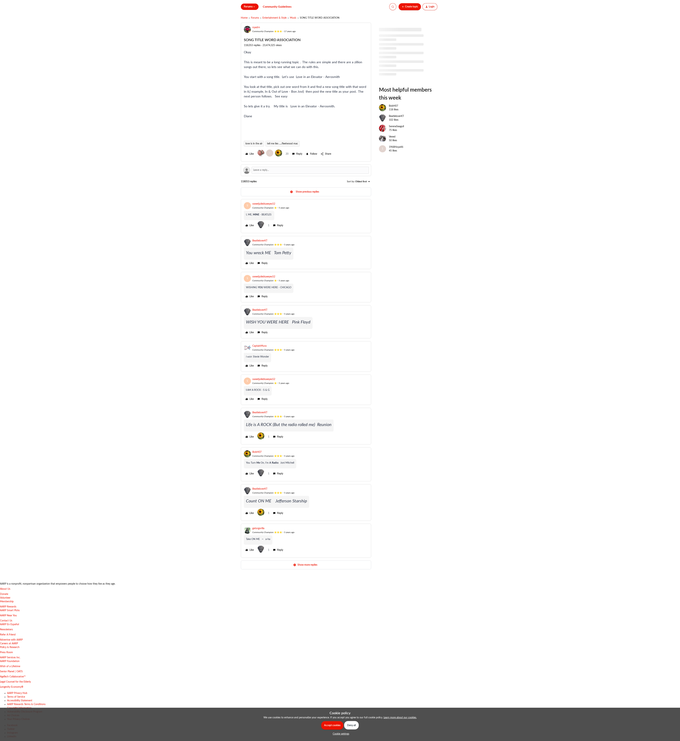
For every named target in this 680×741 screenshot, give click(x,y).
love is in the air (253, 143)
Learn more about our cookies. (400, 717)
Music (293, 18)
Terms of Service (16, 697)
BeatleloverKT (259, 241)
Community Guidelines (277, 6)
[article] (306, 216)
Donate (4, 594)
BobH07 (257, 452)
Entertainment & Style (274, 18)
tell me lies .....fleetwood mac (282, 143)
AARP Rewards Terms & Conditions (26, 704)
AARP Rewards (8, 606)
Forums (255, 18)
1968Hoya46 (396, 147)
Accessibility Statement (19, 700)
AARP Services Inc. (10, 657)
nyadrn (256, 27)
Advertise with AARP (11, 640)
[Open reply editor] (306, 170)
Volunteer (5, 598)
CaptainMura (259, 346)
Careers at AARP (9, 643)
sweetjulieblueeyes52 (263, 204)
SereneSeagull (396, 126)
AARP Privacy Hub (17, 693)
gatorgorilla (258, 528)
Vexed (392, 137)
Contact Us (6, 620)
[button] (410, 6)
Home (244, 18)
